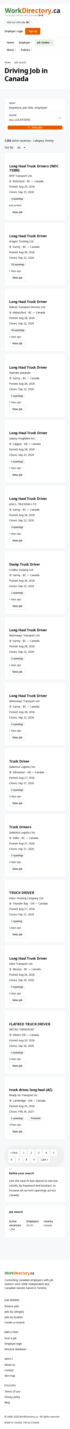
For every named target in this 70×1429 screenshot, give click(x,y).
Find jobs (37, 127)
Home (10, 42)
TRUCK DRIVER (21, 892)
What (12, 103)
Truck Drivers (20, 827)
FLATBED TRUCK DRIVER (29, 1024)
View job (17, 212)
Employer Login (13, 31)
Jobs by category (14, 1311)
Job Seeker (44, 42)
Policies (26, 50)
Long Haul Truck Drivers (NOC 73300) (34, 168)
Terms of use (12, 1391)
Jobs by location (13, 1317)
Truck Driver (19, 761)
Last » (44, 1159)
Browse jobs (11, 1306)
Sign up (32, 31)
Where (13, 115)
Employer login (13, 1343)
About (11, 50)
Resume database (15, 1349)
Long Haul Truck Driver (28, 236)
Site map (9, 1375)
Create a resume (14, 1322)
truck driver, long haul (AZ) (30, 1089)
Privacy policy (12, 1397)
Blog (7, 1402)
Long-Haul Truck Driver (28, 433)
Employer (25, 42)
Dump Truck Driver (24, 564)
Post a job (10, 1338)
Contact (9, 1370)
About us (9, 1364)
